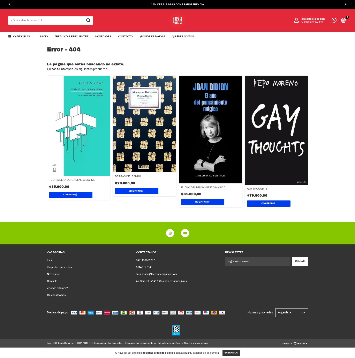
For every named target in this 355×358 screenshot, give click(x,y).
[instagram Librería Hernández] (170, 233)
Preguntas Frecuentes (72, 36)
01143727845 (144, 267)
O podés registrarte (312, 21)
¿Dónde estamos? (152, 36)
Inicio (44, 36)
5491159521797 (145, 260)
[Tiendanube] (295, 343)
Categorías (21, 36)
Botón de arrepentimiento (195, 343)
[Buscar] (88, 20)
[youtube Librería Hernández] (185, 233)
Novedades (103, 36)
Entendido (231, 353)
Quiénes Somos (183, 36)
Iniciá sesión (317, 18)
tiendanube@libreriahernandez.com (156, 274)
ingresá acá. (175, 343)
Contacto (125, 36)
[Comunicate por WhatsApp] (334, 21)
